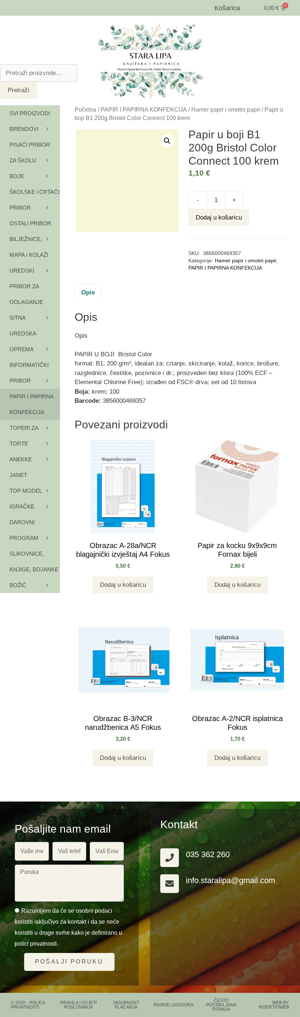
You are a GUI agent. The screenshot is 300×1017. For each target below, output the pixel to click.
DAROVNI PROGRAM (24, 530)
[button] (167, 140)
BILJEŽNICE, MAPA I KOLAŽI (29, 247)
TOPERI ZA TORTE (24, 436)
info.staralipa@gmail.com (230, 880)
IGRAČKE (22, 506)
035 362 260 (208, 854)
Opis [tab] (88, 292)
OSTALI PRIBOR (30, 223)
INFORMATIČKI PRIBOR (29, 373)
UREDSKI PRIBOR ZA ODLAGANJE (26, 286)
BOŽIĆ (18, 585)
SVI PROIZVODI (30, 113)
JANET (18, 475)
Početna (85, 109)
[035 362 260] (169, 857)
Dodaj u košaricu (219, 217)
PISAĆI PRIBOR (30, 145)
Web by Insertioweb (274, 1005)
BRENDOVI (24, 129)
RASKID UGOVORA (174, 1004)
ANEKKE (21, 459)
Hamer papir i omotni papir (225, 109)
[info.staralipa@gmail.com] (169, 883)
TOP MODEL (26, 491)
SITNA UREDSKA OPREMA (23, 333)
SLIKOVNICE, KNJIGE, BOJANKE (34, 562)
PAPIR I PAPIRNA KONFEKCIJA (144, 109)
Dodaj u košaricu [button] (123, 584)
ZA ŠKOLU (23, 160)
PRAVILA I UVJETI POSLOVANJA (78, 1005)
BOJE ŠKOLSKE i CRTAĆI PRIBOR (34, 192)
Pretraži (18, 90)
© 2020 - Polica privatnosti (28, 1005)
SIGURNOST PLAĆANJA (126, 1005)
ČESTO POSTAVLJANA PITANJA (221, 1005)
